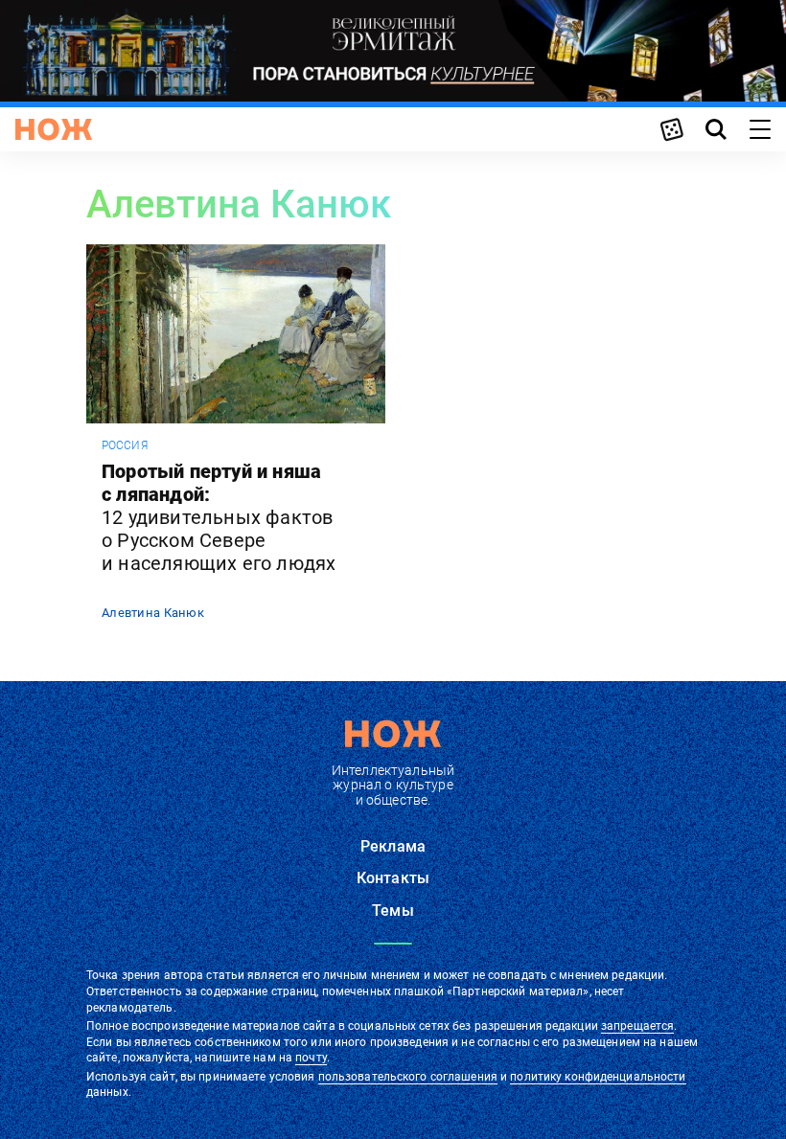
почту (311, 1057)
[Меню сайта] (760, 129)
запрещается (637, 1026)
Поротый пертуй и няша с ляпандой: (218, 517)
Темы (393, 910)
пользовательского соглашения (407, 1076)
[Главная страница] (53, 129)
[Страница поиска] (716, 129)
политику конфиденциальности (597, 1076)
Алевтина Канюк (153, 612)
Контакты (393, 878)
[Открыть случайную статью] (671, 129)
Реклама (393, 846)
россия (125, 445)
